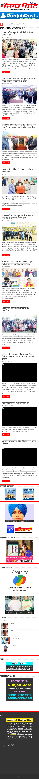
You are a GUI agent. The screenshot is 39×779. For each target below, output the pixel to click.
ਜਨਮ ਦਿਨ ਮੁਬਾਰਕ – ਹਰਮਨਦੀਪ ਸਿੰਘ (17, 521)
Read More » (6, 72)
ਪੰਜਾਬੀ (10, 37)
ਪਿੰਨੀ (12, 630)
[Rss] (18, 776)
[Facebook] (20, 776)
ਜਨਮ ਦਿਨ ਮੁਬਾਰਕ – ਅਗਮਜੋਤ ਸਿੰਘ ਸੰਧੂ (15, 403)
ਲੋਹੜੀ (12, 623)
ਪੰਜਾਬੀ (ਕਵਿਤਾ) (14, 645)
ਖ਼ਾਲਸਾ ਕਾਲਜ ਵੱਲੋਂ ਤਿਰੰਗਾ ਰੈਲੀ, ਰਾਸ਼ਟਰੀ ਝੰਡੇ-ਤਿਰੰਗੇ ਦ (15, 24)
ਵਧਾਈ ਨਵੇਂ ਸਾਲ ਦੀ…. (16, 638)
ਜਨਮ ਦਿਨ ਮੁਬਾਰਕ (6, 405)
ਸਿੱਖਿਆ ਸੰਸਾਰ (6, 37)
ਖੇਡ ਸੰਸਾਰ (5, 266)
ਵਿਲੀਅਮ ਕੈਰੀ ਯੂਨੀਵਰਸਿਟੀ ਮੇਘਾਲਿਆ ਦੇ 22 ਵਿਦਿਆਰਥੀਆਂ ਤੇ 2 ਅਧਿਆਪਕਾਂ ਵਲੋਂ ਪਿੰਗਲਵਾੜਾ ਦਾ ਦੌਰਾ (18, 356)
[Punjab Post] (19, 6)
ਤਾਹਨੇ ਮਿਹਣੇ (4, 620)
